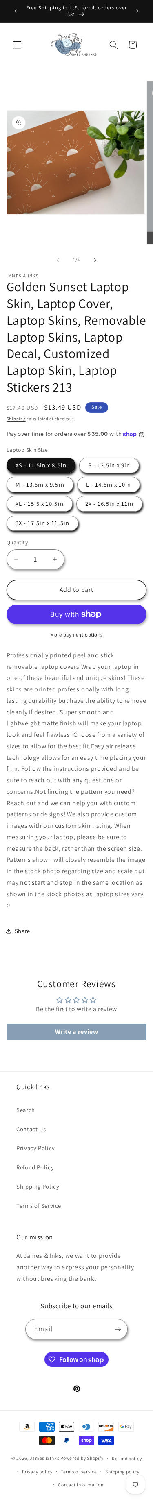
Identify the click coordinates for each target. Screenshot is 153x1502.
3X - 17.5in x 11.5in (42, 523)
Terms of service (79, 1471)
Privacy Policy (35, 1148)
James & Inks (44, 1458)
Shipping (16, 418)
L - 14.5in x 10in (108, 484)
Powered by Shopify (81, 1458)
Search (25, 1110)
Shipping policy (122, 1471)
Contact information (80, 1485)
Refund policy (127, 1458)
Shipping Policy (37, 1186)
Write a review (76, 1031)
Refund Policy (35, 1167)
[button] (17, 44)
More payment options (76, 634)
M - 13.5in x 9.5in (40, 484)
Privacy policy (37, 1471)
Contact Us (31, 1129)
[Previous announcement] (15, 11)
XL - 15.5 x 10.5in (40, 503)
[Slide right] (95, 260)
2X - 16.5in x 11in (109, 503)
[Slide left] (58, 260)
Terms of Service (38, 1206)
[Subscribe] (117, 1329)
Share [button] (22, 931)
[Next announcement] (137, 11)
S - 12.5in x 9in (109, 465)
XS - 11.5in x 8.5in (41, 465)
